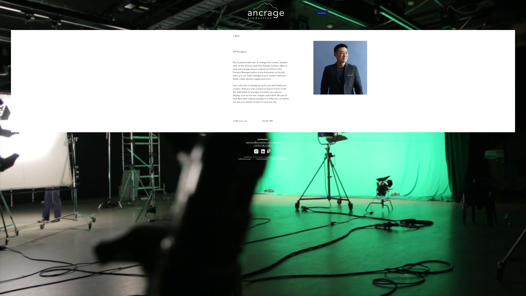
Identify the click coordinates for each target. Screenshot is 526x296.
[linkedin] (263, 151)
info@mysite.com (240, 121)
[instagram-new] (256, 151)
